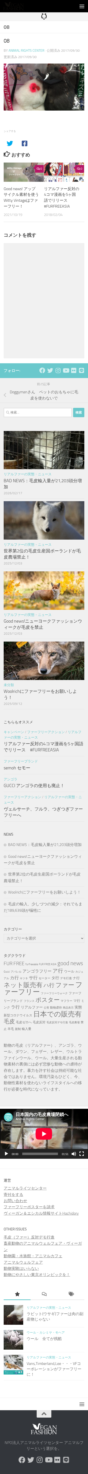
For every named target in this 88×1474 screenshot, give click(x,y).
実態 (78, 1007)
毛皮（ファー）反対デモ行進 (29, 1237)
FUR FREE (14, 963)
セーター (44, 978)
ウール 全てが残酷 (44, 1338)
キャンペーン (14, 732)
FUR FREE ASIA (47, 964)
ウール (69, 971)
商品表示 (68, 1007)
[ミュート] (73, 1153)
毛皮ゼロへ (24, 1022)
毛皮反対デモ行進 (57, 1022)
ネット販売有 (23, 985)
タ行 (55, 978)
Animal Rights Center (26, 51)
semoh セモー (17, 768)
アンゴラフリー (37, 971)
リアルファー (32, 1007)
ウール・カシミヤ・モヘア (46, 1332)
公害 (46, 1007)
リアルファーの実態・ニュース (28, 474)
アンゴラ (10, 779)
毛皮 (9, 1021)
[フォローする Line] (81, 370)
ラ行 (15, 1007)
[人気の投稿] (17, 1294)
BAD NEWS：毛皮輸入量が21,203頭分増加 (45, 844)
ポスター (47, 999)
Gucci (7, 971)
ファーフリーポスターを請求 (29, 1207)
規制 (18, 1029)
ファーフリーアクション (46, 732)
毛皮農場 (74, 1022)
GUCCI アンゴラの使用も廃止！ (34, 785)
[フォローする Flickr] (74, 370)
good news (70, 963)
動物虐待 (56, 1007)
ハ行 (49, 985)
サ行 (33, 977)
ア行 (58, 971)
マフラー (66, 1001)
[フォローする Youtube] (66, 370)
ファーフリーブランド (21, 761)
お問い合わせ (15, 1200)
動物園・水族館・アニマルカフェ (33, 1256)
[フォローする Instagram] (58, 370)
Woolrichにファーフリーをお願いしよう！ (44, 892)
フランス (29, 1001)
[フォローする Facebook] (42, 370)
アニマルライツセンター (25, 1188)
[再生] (6, 1153)
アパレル (16, 971)
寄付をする (13, 1194)
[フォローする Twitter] (50, 370)
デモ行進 (66, 978)
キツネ (24, 978)
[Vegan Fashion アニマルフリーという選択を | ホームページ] (17, 6)
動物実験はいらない (21, 1268)
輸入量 (26, 1029)
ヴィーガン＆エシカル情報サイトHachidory (41, 1213)
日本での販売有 (57, 1014)
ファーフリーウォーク (54, 993)
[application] (44, 1134)
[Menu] (82, 6)
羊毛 (11, 1029)
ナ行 (76, 978)
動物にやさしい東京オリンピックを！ (37, 1274)
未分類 (9, 685)
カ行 (14, 977)
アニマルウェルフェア (23, 1262)
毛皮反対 (39, 1022)
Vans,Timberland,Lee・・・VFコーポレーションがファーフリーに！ (54, 1369)
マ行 (76, 1001)
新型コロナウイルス (18, 1015)
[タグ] (70, 1294)
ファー (64, 985)
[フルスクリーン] (81, 1153)
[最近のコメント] (44, 1294)
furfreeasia (31, 964)
